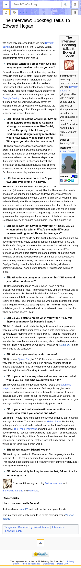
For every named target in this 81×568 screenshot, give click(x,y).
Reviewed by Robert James (33, 527)
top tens (19, 490)
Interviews (58, 527)
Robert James (67, 151)
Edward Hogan (13, 531)
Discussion (14, 13)
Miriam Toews (54, 421)
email (23, 509)
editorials (33, 490)
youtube (63, 345)
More (22, 12)
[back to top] (40, 542)
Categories (10, 527)
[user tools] (75, 4)
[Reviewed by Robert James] (69, 163)
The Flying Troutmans (25, 429)
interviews (8, 490)
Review (6, 13)
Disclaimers (48, 564)
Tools (75, 13)
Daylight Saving (11, 98)
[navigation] (6, 4)
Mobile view (62, 564)
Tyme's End (24, 359)
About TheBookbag (31, 564)
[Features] (7, 483)
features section (53, 483)
